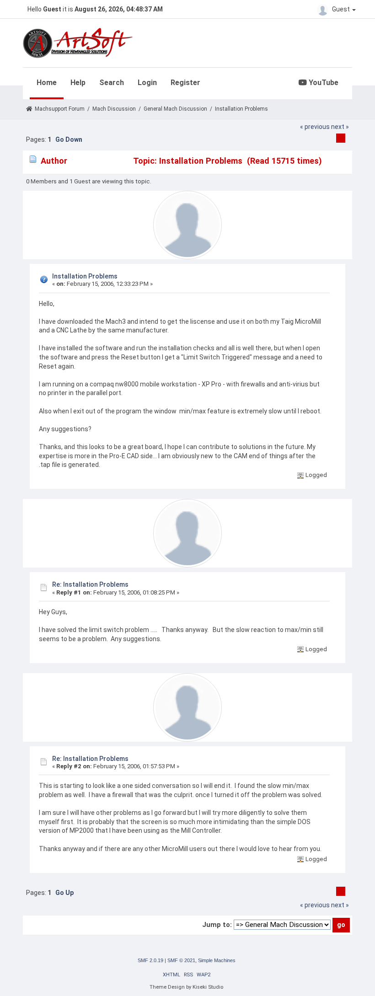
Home (47, 82)
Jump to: (217, 925)
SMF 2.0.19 (150, 960)
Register (185, 82)
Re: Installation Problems (90, 584)
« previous (315, 126)
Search (111, 82)
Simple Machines (217, 960)
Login (147, 82)
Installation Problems (85, 276)
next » (340, 126)
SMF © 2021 (181, 960)
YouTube (322, 82)
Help (78, 82)
